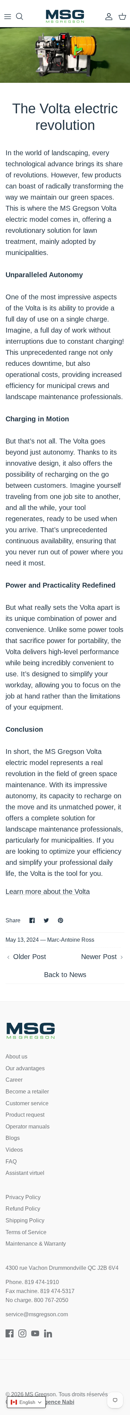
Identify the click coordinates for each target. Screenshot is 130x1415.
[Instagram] (22, 1333)
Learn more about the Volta (48, 891)
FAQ (11, 1161)
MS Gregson (40, 1394)
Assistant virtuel (25, 1173)
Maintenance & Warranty (36, 1244)
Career (14, 1080)
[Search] (23, 16)
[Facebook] (10, 1333)
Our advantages (25, 1068)
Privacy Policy (23, 1197)
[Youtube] (35, 1333)
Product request (25, 1115)
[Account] (107, 16)
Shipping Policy (25, 1220)
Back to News (65, 974)
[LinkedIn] (48, 1333)
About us (16, 1057)
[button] (26, 1402)
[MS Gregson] (65, 16)
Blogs (13, 1138)
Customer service (27, 1103)
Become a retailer (27, 1092)
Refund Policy (23, 1209)
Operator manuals (28, 1127)
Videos (14, 1150)
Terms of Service (26, 1232)
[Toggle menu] (7, 16)
